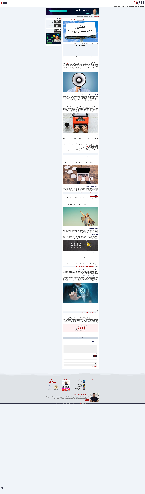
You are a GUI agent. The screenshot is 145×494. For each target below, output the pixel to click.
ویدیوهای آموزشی (142, 6)
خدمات (123, 6)
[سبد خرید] (1, 3)
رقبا (87, 146)
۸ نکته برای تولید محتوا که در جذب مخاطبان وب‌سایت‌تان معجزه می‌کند (85, 192)
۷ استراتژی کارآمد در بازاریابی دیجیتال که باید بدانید (88, 312)
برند (82, 318)
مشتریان (79, 70)
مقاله (96, 16)
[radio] (84, 328)
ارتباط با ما (115, 6)
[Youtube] (53, 382)
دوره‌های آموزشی (132, 6)
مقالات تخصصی (137, 6)
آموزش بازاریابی (94, 16)
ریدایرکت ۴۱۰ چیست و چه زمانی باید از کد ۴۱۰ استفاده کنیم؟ (50, 26)
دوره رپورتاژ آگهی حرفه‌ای (78, 388)
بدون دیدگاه (74, 43)
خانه (98, 16)
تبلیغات (88, 70)
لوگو (94, 100)
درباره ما (119, 6)
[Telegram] (55, 382)
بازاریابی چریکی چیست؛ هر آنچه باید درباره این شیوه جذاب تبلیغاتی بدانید (84, 266)
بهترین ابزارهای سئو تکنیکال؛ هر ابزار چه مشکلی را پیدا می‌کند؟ (50, 21)
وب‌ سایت (96, 363)
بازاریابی (68, 63)
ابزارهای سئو (126, 6)
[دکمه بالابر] (2, 488)
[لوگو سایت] (137, 3)
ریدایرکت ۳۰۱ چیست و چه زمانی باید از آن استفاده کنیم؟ (50, 30)
